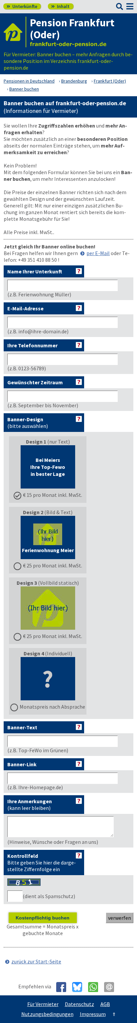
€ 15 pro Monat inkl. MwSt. (52, 495)
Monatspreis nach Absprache (52, 706)
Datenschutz (79, 1004)
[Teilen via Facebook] (63, 987)
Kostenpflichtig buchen (42, 917)
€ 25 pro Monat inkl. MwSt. (52, 565)
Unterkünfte (22, 6)
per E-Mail (98, 253)
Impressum (93, 1014)
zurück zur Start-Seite (36, 961)
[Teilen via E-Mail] (111, 987)
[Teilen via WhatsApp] (95, 987)
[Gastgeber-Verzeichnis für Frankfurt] (15, 32)
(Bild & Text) (52, 539)
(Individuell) (52, 680)
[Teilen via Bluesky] (79, 987)
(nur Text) (52, 468)
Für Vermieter (43, 1004)
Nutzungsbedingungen (47, 1014)
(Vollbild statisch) (49, 609)
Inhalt (60, 6)
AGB (105, 1004)
